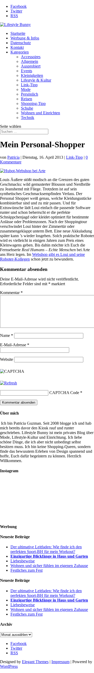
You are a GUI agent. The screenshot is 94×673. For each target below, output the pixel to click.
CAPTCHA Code (64, 392)
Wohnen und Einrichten (40, 113)
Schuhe (27, 108)
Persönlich (29, 94)
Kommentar (11, 292)
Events (26, 71)
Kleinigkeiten (32, 75)
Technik (27, 117)
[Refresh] (8, 383)
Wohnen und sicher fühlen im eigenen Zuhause (49, 565)
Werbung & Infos (24, 38)
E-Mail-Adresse (14, 345)
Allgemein (29, 61)
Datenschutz (20, 43)
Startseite (17, 33)
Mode (26, 89)
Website (6, 359)
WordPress (9, 666)
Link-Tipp (29, 85)
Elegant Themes (35, 661)
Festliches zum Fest (26, 570)
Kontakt (17, 47)
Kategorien (19, 52)
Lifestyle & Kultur (36, 80)
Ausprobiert (30, 66)
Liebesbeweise (22, 561)
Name (6, 335)
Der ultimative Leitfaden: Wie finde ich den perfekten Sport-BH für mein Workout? (46, 549)
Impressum (60, 661)
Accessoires (30, 57)
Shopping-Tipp (33, 103)
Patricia (13, 157)
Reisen (26, 99)
